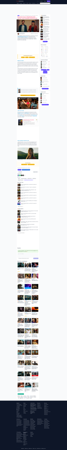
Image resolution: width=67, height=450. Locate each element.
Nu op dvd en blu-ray (19, 420)
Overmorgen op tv (39, 407)
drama (24, 120)
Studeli (31, 435)
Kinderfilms (24, 426)
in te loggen (34, 250)
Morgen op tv (38, 406)
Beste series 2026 (46, 426)
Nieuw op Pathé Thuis (31, 57)
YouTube (18, 409)
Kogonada (28, 120)
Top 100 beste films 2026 (26, 422)
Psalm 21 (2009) (44, 64)
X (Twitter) (18, 408)
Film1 (46, 53)
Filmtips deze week (39, 408)
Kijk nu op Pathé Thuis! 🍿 (28, 95)
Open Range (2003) (44, 67)
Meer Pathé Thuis (20, 206)
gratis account (20, 251)
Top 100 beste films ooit (26, 420)
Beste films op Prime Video (20, 436)
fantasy (26, 120)
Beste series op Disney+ (47, 425)
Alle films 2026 (46, 412)
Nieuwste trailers (46, 410)
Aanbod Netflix (32, 423)
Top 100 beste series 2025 (26, 424)
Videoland (46, 52)
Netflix (42, 46)
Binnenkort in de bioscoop (47, 411)
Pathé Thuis (31, 38)
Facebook (18, 406)
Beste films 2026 (32, 425)
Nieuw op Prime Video (19, 433)
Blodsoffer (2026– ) (44, 61)
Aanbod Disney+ (46, 422)
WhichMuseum (32, 433)
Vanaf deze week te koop (20, 424)
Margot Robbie (29, 121)
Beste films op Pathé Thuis (31, 164)
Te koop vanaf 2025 (19, 421)
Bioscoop (24, 409)
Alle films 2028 (46, 414)
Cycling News (32, 434)
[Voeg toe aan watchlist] (37, 121)
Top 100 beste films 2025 (26, 421)
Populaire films (45, 71)
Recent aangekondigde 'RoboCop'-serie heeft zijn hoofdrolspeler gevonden (33, 408)
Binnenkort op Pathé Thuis (40, 421)
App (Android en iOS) (19, 405)
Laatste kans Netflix (32, 422)
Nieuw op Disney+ (46, 420)
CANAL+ (43, 49)
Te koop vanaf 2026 (19, 422)
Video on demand (24, 178)
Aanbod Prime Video (19, 435)
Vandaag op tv (39, 405)
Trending (23, 57)
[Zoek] (49, 3)
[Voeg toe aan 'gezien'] (37, 120)
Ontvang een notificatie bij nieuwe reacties (23, 258)
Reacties (20, 169)
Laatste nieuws (25, 404)
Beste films (27, 57)
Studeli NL (31, 436)
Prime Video (19, 432)
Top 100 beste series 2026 (26, 425)
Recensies (24, 405)
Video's (24, 410)
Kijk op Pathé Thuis (26, 122)
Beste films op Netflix (32, 424)
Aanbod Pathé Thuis (39, 422)
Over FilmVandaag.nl (19, 404)
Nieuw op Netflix (32, 420)
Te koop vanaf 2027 (19, 423)
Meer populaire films (44, 88)
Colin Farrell (25, 121)
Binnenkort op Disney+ (46, 421)
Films (19, 178)
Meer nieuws (44, 41)
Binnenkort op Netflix (32, 421)
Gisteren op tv (39, 404)
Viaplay (43, 52)
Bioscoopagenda (46, 404)
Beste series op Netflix (33, 426)
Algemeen (24, 406)
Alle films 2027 (46, 413)
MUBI (47, 56)
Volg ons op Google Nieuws (26, 169)
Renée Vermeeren (22, 33)
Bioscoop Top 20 (46, 409)
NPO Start (47, 49)
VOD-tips (35, 178)
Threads (18, 410)
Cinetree (43, 53)
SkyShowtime (43, 56)
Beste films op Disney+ (46, 423)
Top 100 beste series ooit (26, 423)
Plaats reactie (36, 258)
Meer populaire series (45, 104)
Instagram (18, 407)
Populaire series (45, 72)
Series (24, 408)
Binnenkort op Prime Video (20, 434)
